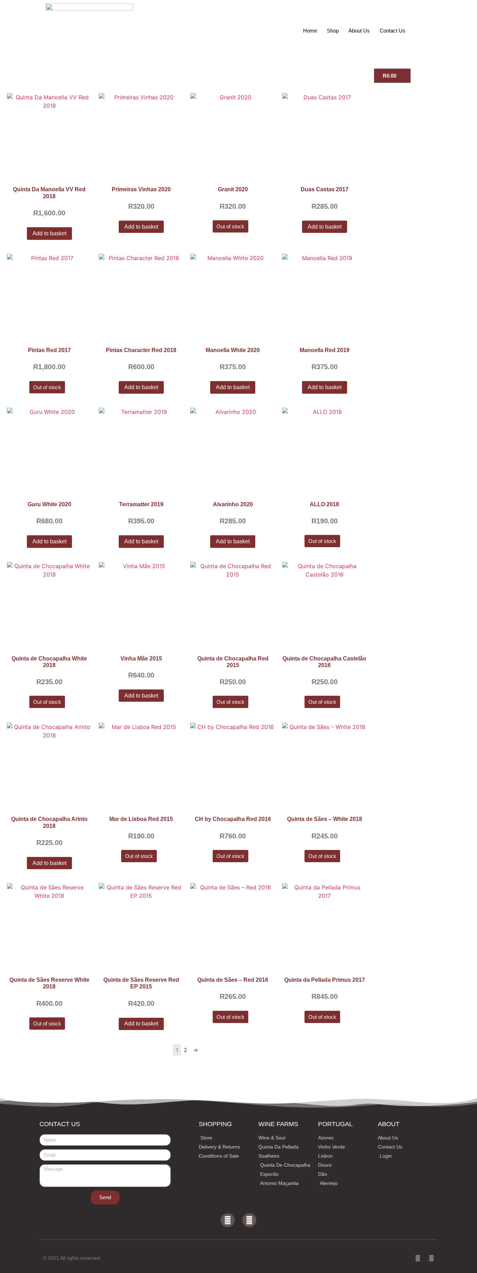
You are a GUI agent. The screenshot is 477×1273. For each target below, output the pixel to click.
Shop (333, 31)
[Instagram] (249, 1220)
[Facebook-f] (417, 1258)
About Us (359, 31)
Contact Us (392, 31)
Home (310, 31)
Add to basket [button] (49, 233)
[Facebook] (228, 1220)
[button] (436, 31)
